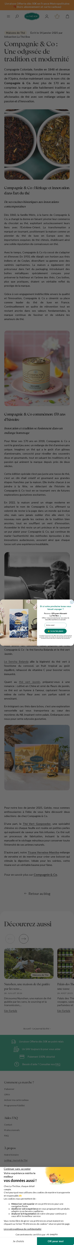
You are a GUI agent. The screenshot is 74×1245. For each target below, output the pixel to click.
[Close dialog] (71, 601)
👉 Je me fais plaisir (55, 631)
